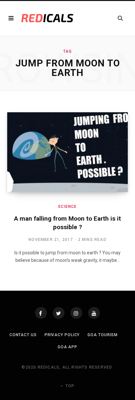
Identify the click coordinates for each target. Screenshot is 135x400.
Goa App (67, 347)
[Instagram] (76, 313)
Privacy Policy (62, 335)
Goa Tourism (102, 335)
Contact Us (23, 335)
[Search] (120, 18)
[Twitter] (59, 313)
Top (69, 386)
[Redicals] (47, 18)
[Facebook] (41, 313)
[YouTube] (94, 313)
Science (67, 206)
